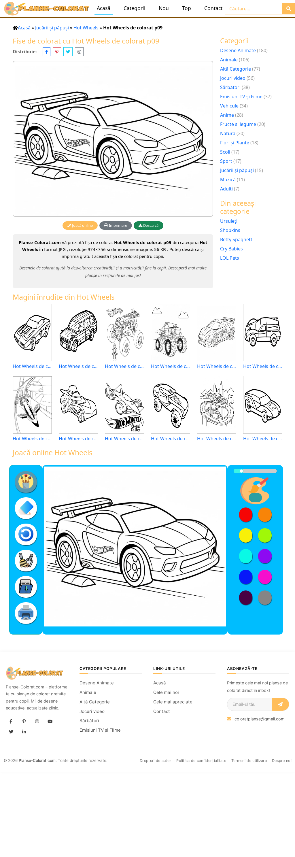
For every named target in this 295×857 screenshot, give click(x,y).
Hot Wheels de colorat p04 (78, 366)
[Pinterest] (24, 721)
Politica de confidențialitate (201, 760)
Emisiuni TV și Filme (241, 96)
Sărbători (230, 87)
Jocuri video (232, 78)
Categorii (134, 8)
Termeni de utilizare (249, 760)
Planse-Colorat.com (37, 760)
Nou (164, 8)
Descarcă (150, 225)
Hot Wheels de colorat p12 (262, 366)
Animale (229, 59)
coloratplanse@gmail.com (260, 718)
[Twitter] (11, 732)
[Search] (288, 8)
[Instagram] (37, 721)
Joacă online (82, 225)
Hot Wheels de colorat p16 (32, 366)
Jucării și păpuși (52, 27)
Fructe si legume (238, 124)
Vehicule (229, 106)
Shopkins (230, 230)
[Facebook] (11, 721)
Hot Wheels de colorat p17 (170, 366)
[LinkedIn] (24, 732)
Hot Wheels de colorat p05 (78, 438)
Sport (226, 161)
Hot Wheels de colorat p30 (32, 438)
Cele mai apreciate (172, 702)
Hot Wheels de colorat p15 (216, 438)
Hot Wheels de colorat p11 (170, 438)
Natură (227, 133)
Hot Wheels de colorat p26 (124, 366)
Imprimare (117, 225)
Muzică (228, 179)
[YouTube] (50, 721)
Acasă (103, 8)
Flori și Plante (234, 142)
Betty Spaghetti (237, 239)
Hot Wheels (86, 27)
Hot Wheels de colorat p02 (216, 366)
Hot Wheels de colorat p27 (124, 438)
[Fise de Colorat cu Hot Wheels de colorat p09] (113, 138)
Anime (227, 115)
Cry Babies (231, 249)
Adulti (226, 189)
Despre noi (282, 760)
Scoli (225, 152)
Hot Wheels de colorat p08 (262, 438)
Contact (213, 8)
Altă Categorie (235, 69)
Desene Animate (238, 50)
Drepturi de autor (155, 760)
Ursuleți (228, 221)
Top (186, 8)
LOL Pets (229, 258)
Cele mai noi (166, 692)
